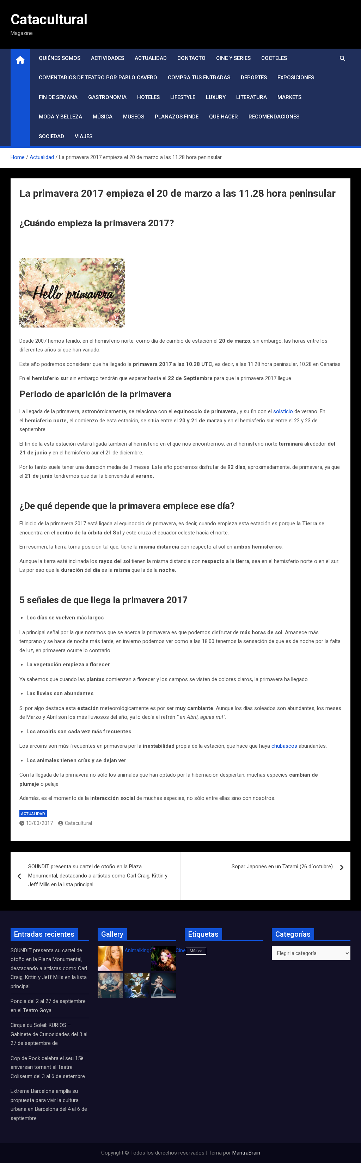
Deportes (254, 77)
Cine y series (233, 58)
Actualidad (151, 58)
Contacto (191, 58)
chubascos (284, 746)
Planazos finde (176, 117)
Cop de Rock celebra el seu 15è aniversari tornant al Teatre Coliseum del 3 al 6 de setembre (48, 1067)
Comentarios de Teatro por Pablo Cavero (98, 77)
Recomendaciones (274, 117)
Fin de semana (58, 97)
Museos (133, 117)
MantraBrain (246, 1153)
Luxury (216, 97)
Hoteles (148, 97)
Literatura (251, 97)
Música (102, 117)
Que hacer (223, 117)
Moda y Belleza (60, 117)
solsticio (283, 411)
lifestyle (182, 97)
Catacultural (49, 19)
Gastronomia (107, 97)
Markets (289, 97)
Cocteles (274, 58)
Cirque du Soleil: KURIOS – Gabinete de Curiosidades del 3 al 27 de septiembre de (49, 1034)
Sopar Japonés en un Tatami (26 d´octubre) (282, 866)
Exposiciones (295, 77)
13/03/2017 (39, 823)
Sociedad (51, 136)
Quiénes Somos (59, 58)
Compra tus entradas (199, 77)
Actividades (107, 58)
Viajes (83, 136)
